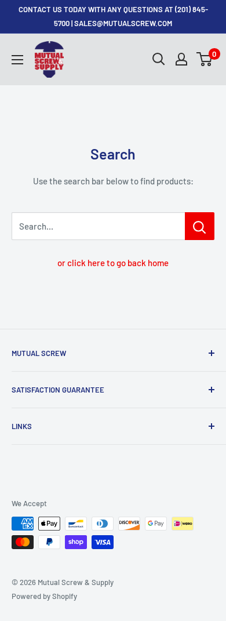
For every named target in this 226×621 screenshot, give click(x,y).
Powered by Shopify (44, 596)
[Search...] (199, 226)
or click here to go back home (113, 262)
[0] (205, 59)
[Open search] (158, 59)
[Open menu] (17, 59)
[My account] (181, 59)
